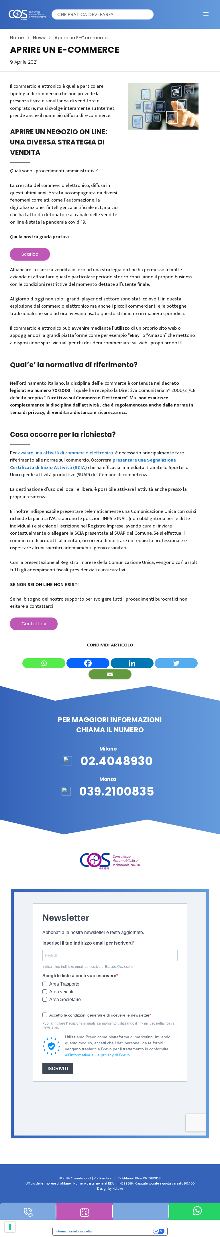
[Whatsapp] (43, 663)
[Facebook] (87, 663)
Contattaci (33, 623)
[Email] (110, 674)
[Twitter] (176, 663)
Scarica (29, 254)
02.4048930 (116, 761)
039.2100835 (116, 791)
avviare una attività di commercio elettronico (65, 453)
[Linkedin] (132, 663)
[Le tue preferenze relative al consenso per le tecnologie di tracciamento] (10, 1227)
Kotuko (118, 1188)
